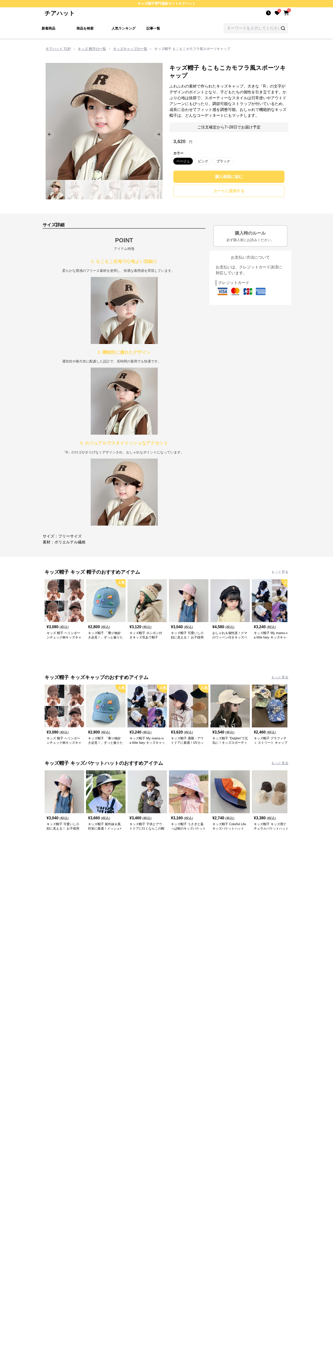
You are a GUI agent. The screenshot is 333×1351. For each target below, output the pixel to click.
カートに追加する (229, 191)
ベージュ (183, 161)
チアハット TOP (58, 49)
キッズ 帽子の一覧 (92, 49)
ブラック (223, 161)
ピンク (203, 161)
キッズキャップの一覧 (130, 49)
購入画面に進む (229, 177)
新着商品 (48, 28)
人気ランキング (124, 28)
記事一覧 (153, 28)
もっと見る (279, 572)
